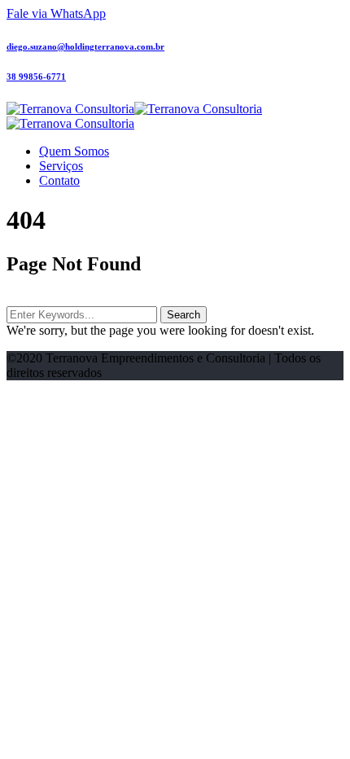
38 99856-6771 (36, 76)
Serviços (61, 166)
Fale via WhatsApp (56, 13)
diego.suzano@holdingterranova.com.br (85, 46)
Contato (59, 180)
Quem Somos (74, 151)
